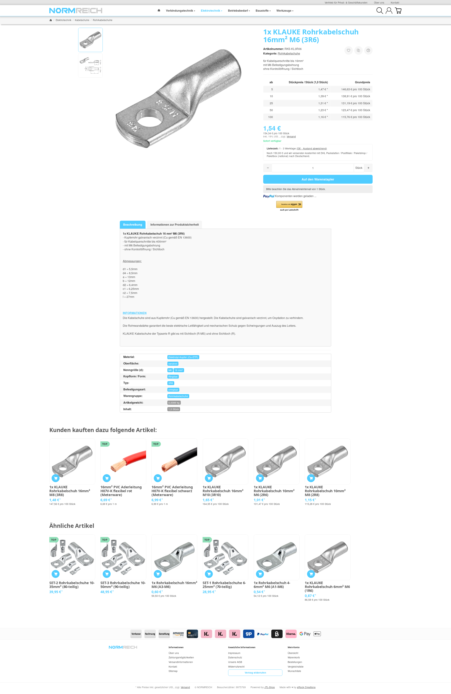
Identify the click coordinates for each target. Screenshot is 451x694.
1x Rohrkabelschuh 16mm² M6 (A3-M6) (174, 585)
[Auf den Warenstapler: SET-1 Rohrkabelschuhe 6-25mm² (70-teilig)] (209, 574)
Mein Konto (293, 647)
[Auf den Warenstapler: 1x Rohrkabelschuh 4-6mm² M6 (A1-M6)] (260, 574)
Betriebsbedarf (238, 10)
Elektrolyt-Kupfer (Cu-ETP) (183, 357)
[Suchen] (379, 10)
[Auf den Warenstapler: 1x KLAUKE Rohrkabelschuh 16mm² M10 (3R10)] (209, 478)
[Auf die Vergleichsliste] (358, 50)
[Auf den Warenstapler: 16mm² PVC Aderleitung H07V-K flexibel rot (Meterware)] (107, 478)
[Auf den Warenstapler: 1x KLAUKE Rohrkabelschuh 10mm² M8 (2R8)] (311, 478)
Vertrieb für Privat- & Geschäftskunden (346, 2)
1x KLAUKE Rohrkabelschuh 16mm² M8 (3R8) (69, 491)
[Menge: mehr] (368, 168)
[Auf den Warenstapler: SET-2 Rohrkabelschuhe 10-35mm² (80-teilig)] (56, 574)
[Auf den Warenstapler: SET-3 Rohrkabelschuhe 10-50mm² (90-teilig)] (107, 574)
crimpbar (173, 389)
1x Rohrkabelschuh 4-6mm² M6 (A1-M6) (272, 585)
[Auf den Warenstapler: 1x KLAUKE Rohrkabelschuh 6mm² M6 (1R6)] (311, 574)
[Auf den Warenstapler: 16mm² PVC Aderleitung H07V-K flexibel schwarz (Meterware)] (158, 478)
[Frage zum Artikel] (368, 50)
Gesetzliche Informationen (241, 647)
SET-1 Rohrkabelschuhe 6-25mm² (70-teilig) (224, 585)
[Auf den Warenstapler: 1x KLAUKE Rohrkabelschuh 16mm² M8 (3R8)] (56, 478)
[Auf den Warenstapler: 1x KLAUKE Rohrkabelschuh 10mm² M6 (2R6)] (260, 478)
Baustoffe (262, 10)
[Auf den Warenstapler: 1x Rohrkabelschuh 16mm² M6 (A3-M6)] (158, 574)
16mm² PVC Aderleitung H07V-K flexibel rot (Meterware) (121, 491)
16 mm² (179, 370)
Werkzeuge (283, 10)
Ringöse (173, 376)
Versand (291, 136)
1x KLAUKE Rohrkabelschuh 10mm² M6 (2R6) (274, 491)
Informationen (176, 647)
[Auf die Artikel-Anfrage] (348, 50)
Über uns (379, 2)
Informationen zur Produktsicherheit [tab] (174, 224)
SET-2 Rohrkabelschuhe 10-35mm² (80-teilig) (71, 585)
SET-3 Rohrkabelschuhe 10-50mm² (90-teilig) (123, 585)
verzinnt (172, 363)
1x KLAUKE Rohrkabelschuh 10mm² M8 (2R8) (325, 491)
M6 (170, 370)
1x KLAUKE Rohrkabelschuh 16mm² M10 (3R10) (223, 491)
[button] (90, 40)
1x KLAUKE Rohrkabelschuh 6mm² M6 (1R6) (327, 587)
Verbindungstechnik (179, 10)
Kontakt (395, 2)
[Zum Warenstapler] (398, 10)
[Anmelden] (389, 10)
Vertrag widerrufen (255, 672)
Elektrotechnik (210, 10)
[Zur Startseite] (75, 10)
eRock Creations (306, 687)
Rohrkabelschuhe (289, 53)
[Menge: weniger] (267, 168)
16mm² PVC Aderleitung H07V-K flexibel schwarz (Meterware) (172, 491)
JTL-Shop (269, 687)
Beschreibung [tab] (132, 224)
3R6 (170, 383)
